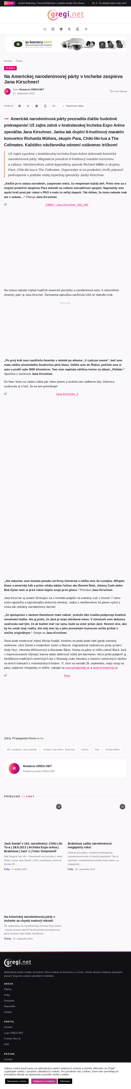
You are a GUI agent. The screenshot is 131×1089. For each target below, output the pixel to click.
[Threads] (77, 29)
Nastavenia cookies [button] (17, 1081)
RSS (6, 1044)
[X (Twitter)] (69, 29)
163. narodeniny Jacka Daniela (21, 749)
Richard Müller (113, 749)
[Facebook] (61, 29)
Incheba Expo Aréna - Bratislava (59, 749)
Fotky (7, 995)
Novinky (8, 61)
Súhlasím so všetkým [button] (44, 1081)
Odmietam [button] (65, 1081)
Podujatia (9, 1000)
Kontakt (8, 1027)
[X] (28, 106)
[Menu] (86, 29)
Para (97, 749)
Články (19, 61)
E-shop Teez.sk (12, 1038)
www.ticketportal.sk (105, 667)
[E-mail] (53, 106)
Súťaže (8, 1012)
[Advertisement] (65, 329)
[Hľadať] (44, 29)
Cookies (8, 1059)
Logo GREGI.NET (13, 1032)
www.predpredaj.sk (77, 667)
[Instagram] (53, 29)
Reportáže (9, 1006)
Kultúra (84, 749)
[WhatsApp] (36, 106)
